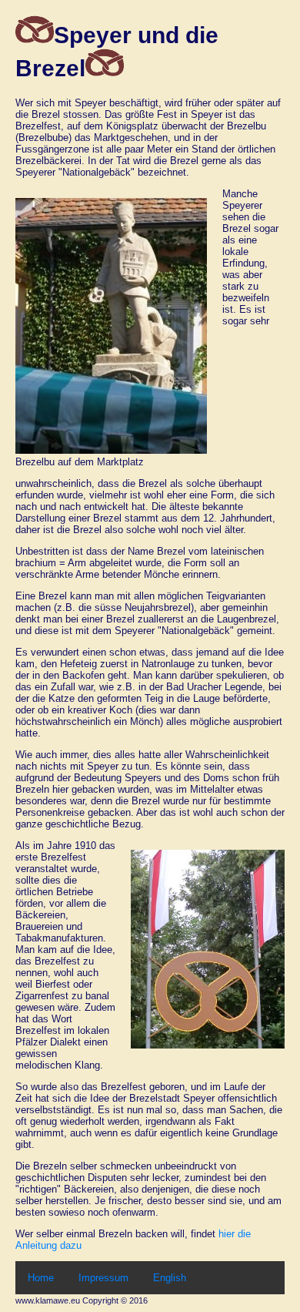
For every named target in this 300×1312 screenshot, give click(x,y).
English (169, 1277)
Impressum (103, 1277)
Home (41, 1277)
